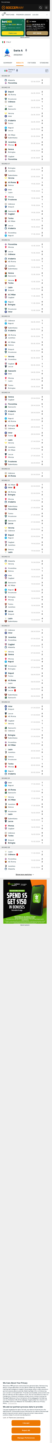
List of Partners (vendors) (13, 1418)
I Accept (26, 1423)
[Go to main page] (15, 7)
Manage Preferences (26, 1438)
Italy (8, 42)
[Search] (40, 7)
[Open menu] (46, 7)
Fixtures (32, 63)
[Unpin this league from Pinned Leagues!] (26, 50)
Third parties (12, 1403)
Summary (7, 63)
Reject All (26, 1430)
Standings (45, 63)
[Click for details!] (25, 81)
